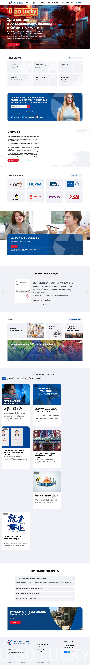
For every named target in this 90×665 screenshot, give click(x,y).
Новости (11, 378)
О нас (27, 2)
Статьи (18, 378)
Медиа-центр (40, 649)
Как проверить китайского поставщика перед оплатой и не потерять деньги (46, 410)
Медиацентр (50, 2)
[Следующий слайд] (87, 291)
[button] (31, 2)
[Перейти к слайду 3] (45, 304)
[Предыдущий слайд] (3, 291)
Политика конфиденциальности (43, 662)
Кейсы (42, 2)
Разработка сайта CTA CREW (69, 662)
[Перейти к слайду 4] (46, 304)
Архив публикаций (35, 378)
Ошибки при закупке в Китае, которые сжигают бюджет (46, 496)
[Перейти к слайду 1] (43, 304)
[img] (16, 2)
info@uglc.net (68, 648)
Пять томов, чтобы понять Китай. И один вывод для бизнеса (14, 452)
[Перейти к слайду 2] (44, 304)
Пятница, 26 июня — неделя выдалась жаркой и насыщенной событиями (14, 538)
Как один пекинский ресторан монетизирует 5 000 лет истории (46, 455)
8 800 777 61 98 (69, 2)
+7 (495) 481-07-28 (70, 645)
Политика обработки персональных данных (45, 663)
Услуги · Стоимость (42, 644)
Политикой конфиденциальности (32, 111)
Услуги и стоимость (34, 3)
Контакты (56, 2)
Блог (25, 378)
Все (4, 378)
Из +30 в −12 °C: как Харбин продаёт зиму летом (14, 409)
